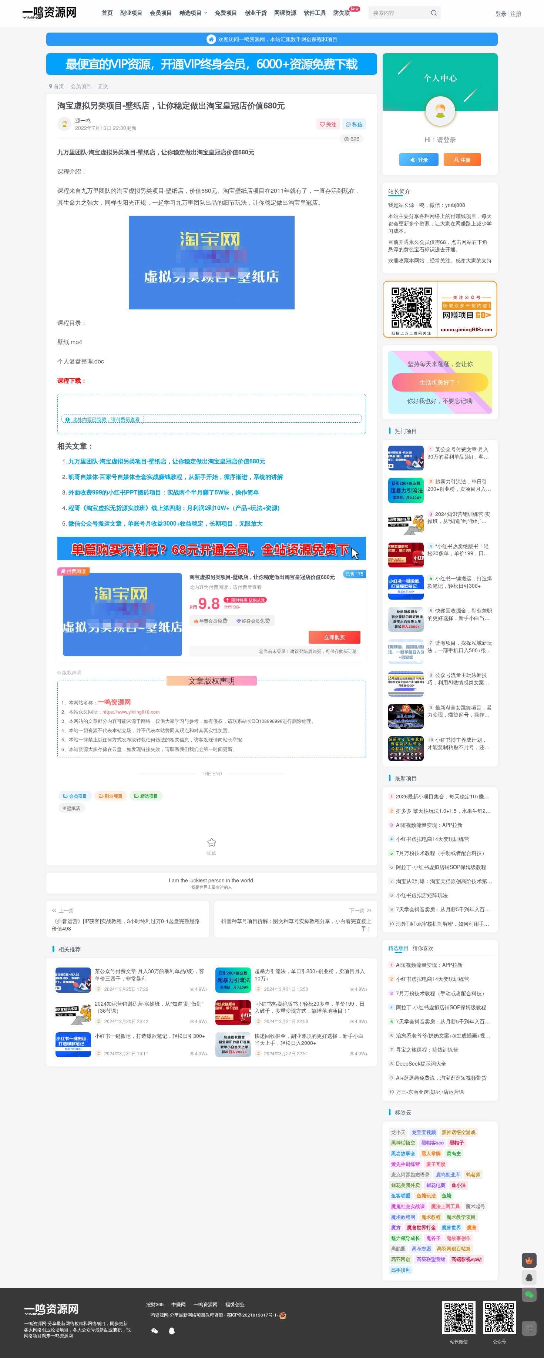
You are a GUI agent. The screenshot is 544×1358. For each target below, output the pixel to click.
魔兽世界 (451, 1227)
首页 (107, 13)
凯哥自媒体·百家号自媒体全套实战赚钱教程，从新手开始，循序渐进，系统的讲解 (175, 476)
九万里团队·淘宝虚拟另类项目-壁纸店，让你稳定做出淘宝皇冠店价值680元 (166, 461)
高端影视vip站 (466, 1259)
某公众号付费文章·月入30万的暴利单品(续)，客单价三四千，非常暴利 (149, 974)
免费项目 (226, 13)
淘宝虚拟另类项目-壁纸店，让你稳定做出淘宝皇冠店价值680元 (171, 105)
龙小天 (398, 1132)
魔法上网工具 (445, 1206)
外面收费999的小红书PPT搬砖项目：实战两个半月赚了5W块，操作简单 (163, 492)
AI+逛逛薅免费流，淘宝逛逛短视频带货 (441, 1077)
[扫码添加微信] (529, 1294)
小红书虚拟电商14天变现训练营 (432, 838)
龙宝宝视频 (424, 1132)
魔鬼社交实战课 (408, 1206)
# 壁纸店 (71, 808)
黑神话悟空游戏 (459, 1132)
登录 (501, 13)
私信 (357, 124)
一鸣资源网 (206, 1304)
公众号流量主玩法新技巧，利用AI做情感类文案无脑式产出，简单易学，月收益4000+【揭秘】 (458, 686)
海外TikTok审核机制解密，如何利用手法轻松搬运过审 (458, 923)
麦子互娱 (436, 1163)
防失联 (346, 11)
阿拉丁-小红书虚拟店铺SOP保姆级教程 (441, 867)
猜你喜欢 (423, 948)
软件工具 (315, 13)
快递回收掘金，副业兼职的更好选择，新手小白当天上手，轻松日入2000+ (309, 1039)
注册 (515, 13)
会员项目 (161, 13)
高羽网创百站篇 (454, 1248)
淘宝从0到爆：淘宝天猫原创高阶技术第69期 (447, 881)
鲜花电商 (436, 1184)
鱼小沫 (458, 1184)
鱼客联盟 (400, 1195)
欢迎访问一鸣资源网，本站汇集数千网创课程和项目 (278, 39)
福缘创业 (235, 1304)
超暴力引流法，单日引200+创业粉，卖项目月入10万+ (310, 974)
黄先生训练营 (405, 1163)
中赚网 (178, 1304)
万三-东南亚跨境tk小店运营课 (430, 1092)
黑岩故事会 (403, 1153)
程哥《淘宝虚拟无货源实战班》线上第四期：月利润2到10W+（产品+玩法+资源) (173, 507)
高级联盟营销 (431, 1259)
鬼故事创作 (459, 1237)
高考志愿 (421, 1248)
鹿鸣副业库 (448, 1174)
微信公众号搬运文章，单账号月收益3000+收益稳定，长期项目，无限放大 (165, 523)
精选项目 (190, 13)
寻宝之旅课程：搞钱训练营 (427, 1049)
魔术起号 (475, 1206)
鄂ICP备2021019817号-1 (251, 1315)
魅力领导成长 (405, 1237)
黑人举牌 (431, 1153)
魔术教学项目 (461, 1216)
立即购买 (334, 637)
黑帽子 (457, 1142)
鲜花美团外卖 (405, 1184)
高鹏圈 (398, 1248)
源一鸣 (83, 120)
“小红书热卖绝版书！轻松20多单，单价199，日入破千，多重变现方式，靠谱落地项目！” (310, 1007)
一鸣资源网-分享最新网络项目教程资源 (184, 1315)
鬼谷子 (433, 1237)
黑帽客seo (433, 1142)
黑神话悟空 (403, 1142)
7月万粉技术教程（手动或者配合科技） (441, 852)
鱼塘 (446, 1195)
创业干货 (256, 13)
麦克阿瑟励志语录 (410, 1174)
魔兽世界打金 (421, 1227)
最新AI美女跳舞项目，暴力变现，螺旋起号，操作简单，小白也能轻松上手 (459, 714)
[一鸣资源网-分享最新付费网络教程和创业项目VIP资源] (49, 11)
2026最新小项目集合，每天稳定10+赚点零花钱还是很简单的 (466, 796)
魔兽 (472, 1227)
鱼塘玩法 (426, 1195)
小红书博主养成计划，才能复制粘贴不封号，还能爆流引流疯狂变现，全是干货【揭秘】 (458, 750)
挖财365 (155, 1304)
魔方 (396, 1227)
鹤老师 (473, 1174)
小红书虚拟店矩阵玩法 (422, 895)
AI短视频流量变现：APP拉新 (429, 824)
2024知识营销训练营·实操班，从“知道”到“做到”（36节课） (149, 1007)
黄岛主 (454, 1153)
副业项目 (131, 13)
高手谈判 (400, 1269)
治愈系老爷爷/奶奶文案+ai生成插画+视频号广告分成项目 (461, 278)
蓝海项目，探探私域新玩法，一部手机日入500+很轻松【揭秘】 (459, 650)
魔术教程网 (403, 1216)
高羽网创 (400, 1259)
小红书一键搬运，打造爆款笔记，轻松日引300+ (150, 1035)
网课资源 (285, 13)
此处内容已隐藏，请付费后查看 (105, 419)
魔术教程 (431, 1216)
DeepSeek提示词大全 (421, 1063)
